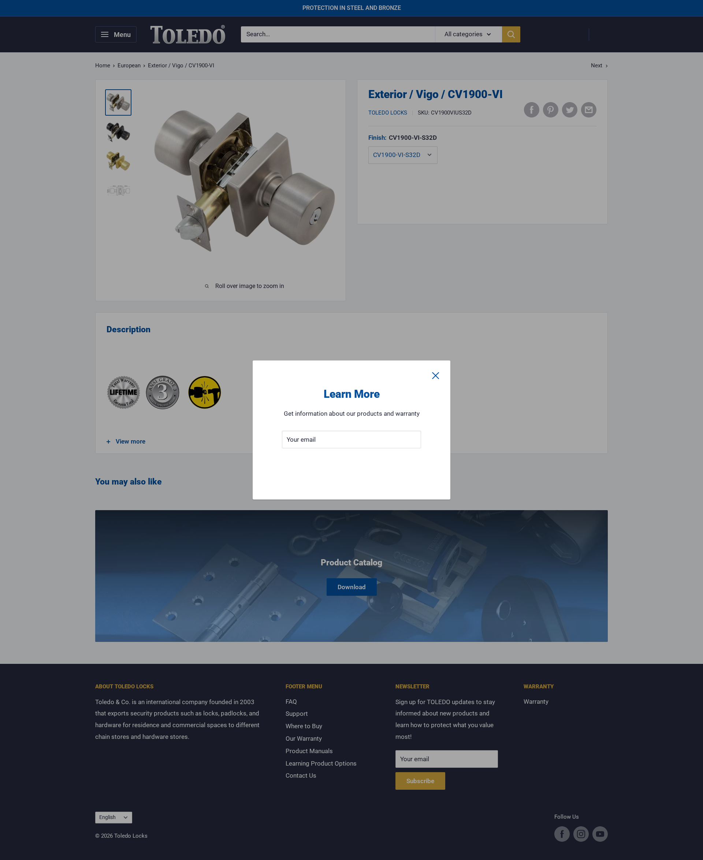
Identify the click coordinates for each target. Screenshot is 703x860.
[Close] (435, 375)
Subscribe (351, 461)
